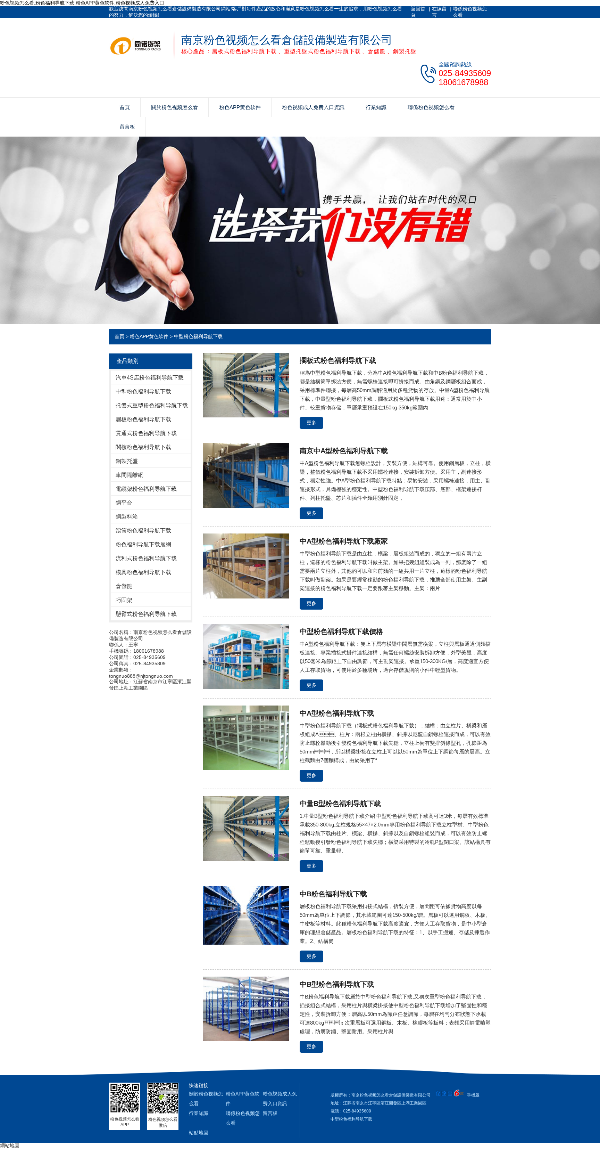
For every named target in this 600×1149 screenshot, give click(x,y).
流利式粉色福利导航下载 (146, 558)
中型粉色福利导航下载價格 (341, 631)
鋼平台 (124, 503)
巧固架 (124, 600)
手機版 (473, 1095)
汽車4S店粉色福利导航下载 (150, 378)
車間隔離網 (129, 475)
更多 (311, 422)
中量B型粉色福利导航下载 (340, 803)
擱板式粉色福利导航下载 (338, 360)
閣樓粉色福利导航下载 (143, 447)
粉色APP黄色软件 (240, 107)
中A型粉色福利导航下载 (337, 713)
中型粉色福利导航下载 (198, 336)
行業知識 (376, 107)
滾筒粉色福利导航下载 (143, 530)
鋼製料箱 (127, 517)
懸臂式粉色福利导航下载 (146, 614)
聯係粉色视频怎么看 (470, 12)
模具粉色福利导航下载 (143, 572)
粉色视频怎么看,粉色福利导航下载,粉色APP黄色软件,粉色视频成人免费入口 (82, 3)
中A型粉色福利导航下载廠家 (344, 541)
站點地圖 (198, 1132)
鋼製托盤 (127, 461)
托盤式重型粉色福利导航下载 (152, 405)
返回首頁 (418, 12)
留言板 (127, 127)
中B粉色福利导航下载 (333, 894)
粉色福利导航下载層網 (143, 544)
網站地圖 (9, 1145)
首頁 (124, 107)
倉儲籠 (124, 586)
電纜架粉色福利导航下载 (146, 489)
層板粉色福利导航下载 (143, 419)
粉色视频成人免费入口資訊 (313, 107)
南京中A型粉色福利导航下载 (344, 451)
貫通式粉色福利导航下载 (146, 433)
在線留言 (439, 12)
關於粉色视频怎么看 (174, 107)
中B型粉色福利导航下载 (337, 984)
